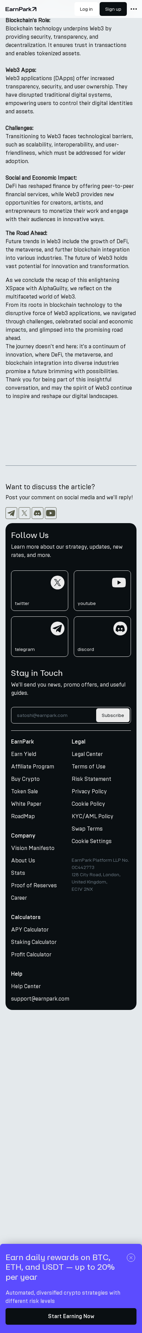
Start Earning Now (71, 1316)
